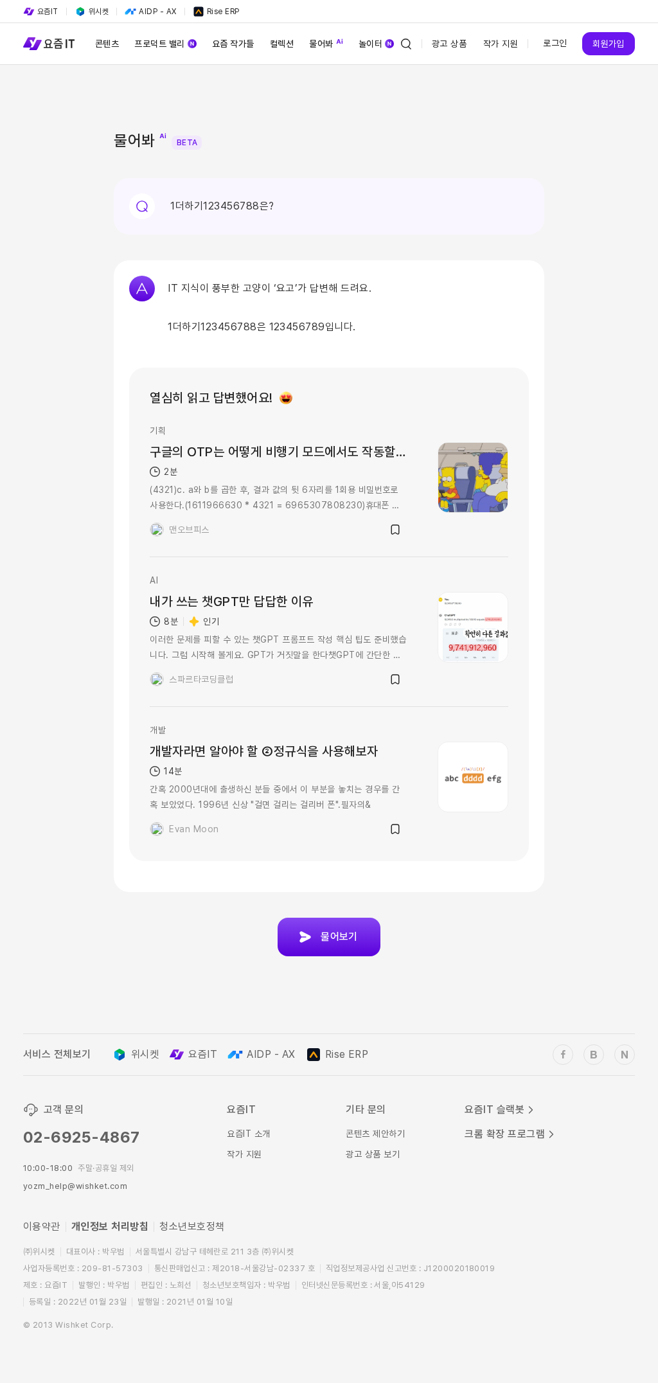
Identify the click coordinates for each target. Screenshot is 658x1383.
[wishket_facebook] (563, 1054)
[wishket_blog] (593, 1054)
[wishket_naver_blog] (624, 1054)
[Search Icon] (406, 43)
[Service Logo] (49, 43)
